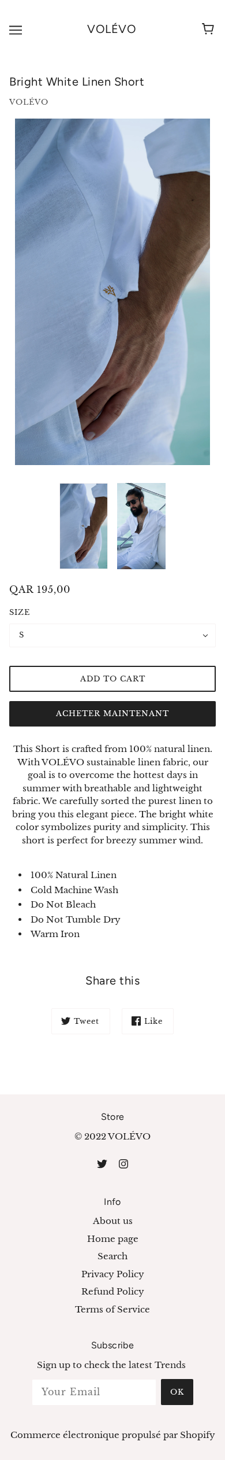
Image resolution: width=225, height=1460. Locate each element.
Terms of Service (112, 1309)
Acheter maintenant (112, 713)
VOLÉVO (111, 29)
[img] (102, 1163)
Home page (112, 1238)
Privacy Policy (112, 1274)
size (19, 612)
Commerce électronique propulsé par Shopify (112, 1434)
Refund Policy (112, 1291)
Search (112, 1256)
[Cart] (209, 29)
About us (113, 1220)
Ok (177, 1392)
